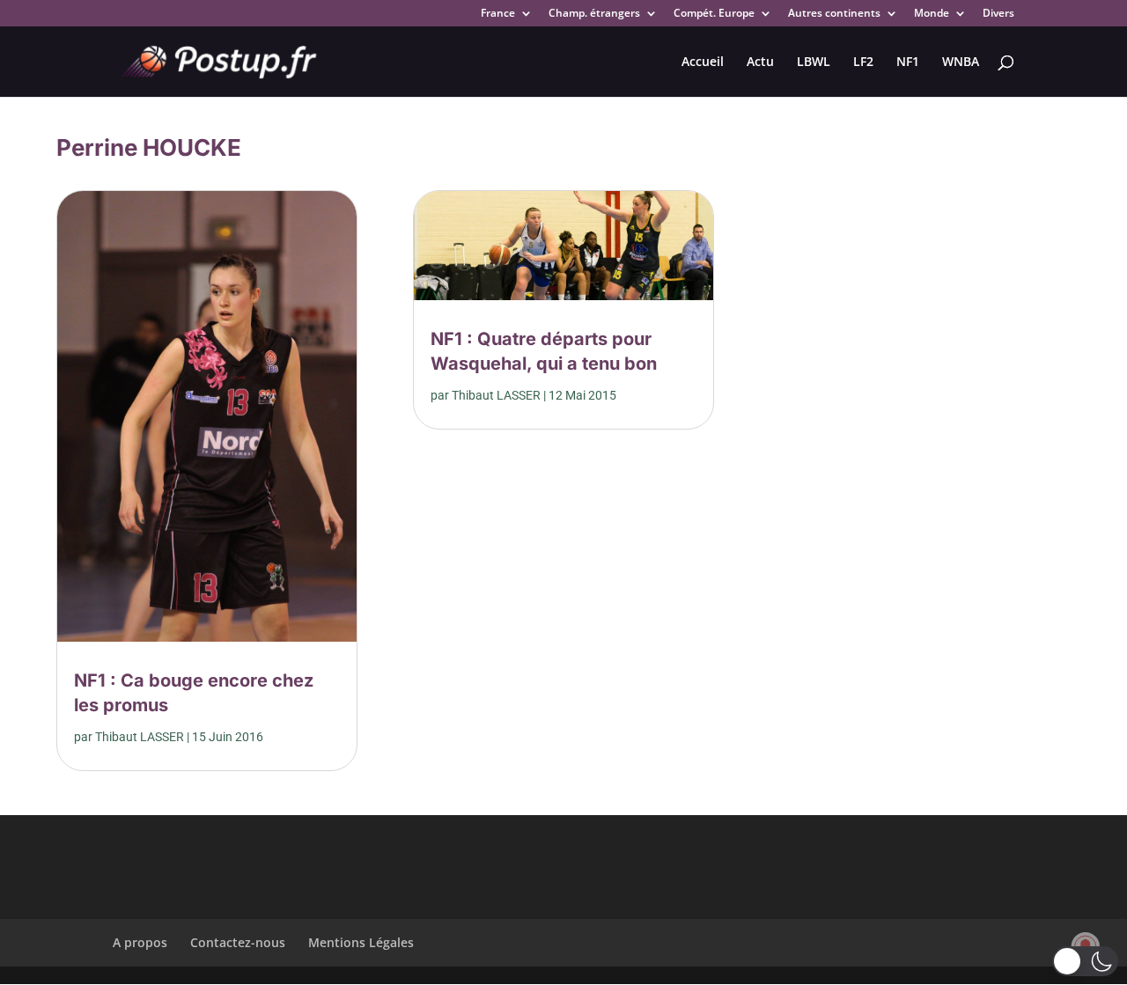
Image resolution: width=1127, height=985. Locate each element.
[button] (1085, 961)
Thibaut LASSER (139, 737)
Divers (998, 14)
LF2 (863, 62)
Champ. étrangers (594, 14)
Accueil (702, 62)
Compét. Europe (714, 14)
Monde (931, 14)
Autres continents (834, 14)
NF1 (907, 62)
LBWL (813, 62)
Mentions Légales (361, 942)
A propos (140, 942)
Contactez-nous (237, 942)
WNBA (960, 62)
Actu (760, 62)
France (498, 14)
